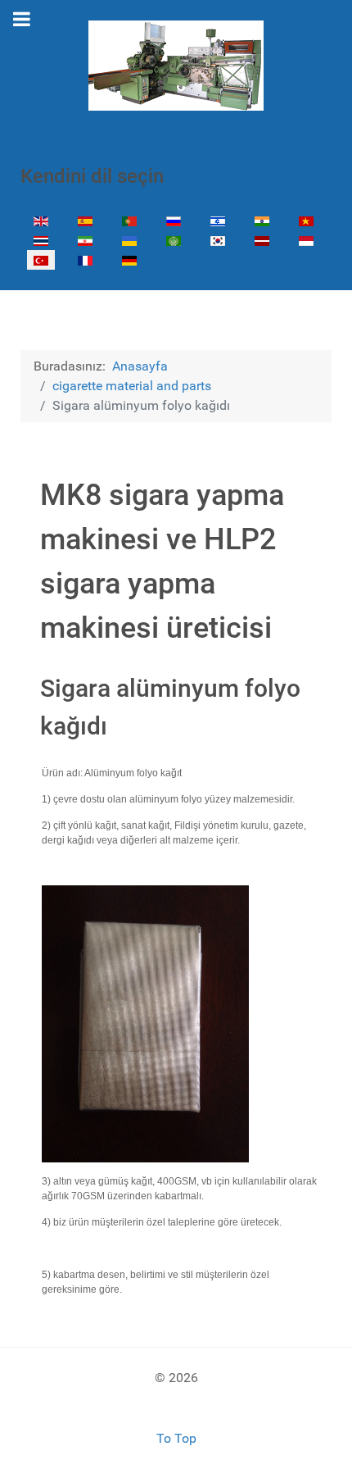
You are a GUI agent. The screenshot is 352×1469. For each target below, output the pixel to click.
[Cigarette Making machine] (176, 65)
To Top (176, 1438)
